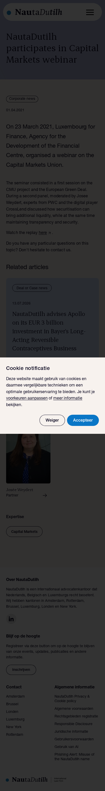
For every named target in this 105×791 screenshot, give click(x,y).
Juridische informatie (71, 732)
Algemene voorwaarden (74, 709)
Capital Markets (24, 532)
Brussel (12, 704)
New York (13, 727)
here (43, 233)
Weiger (52, 421)
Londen (12, 712)
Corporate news (22, 99)
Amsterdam (15, 697)
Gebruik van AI (66, 747)
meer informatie (67, 399)
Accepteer (83, 421)
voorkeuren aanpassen (27, 399)
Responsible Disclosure (74, 724)
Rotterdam (14, 735)
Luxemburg (15, 719)
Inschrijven (21, 670)
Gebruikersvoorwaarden (74, 739)
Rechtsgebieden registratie (76, 716)
